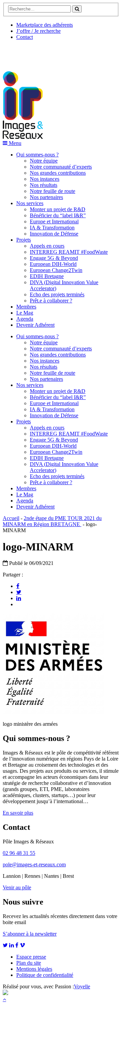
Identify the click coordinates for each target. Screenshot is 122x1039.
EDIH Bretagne (47, 276)
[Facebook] (17, 586)
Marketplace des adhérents (44, 25)
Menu (14, 143)
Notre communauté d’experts (61, 167)
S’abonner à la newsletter (30, 934)
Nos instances (44, 179)
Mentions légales (34, 969)
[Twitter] (18, 592)
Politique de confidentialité (44, 975)
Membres (26, 307)
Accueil (11, 518)
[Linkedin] (18, 598)
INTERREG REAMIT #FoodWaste (69, 252)
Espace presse (31, 957)
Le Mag (24, 313)
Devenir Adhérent (35, 325)
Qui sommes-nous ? (37, 154)
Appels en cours (47, 246)
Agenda (24, 319)
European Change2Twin (56, 270)
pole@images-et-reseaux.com (34, 864)
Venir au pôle (17, 887)
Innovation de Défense (54, 234)
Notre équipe (44, 161)
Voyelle (82, 986)
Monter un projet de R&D (57, 209)
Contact (24, 37)
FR (53, 53)
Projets (23, 240)
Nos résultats (43, 185)
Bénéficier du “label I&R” (58, 215)
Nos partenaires (46, 197)
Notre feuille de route (52, 191)
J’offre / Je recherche (38, 31)
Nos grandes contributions (58, 173)
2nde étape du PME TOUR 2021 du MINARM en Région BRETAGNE (52, 521)
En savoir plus (18, 813)
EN (28, 53)
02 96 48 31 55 (19, 853)
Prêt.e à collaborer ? (51, 300)
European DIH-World (53, 264)
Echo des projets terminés (57, 294)
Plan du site (28, 963)
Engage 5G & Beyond (54, 258)
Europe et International (54, 221)
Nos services (29, 203)
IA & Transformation (52, 227)
